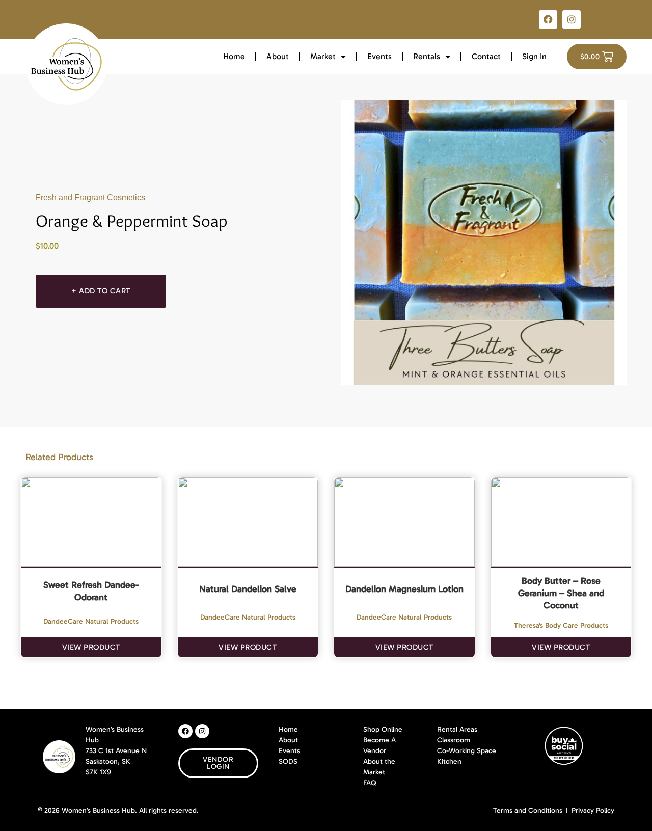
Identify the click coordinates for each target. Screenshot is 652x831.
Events (379, 56)
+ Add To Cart (100, 291)
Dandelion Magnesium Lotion (404, 589)
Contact (486, 56)
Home (234, 56)
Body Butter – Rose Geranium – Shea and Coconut (561, 593)
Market (323, 56)
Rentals (426, 56)
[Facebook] (548, 19)
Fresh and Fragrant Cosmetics (90, 197)
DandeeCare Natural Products (91, 621)
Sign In (534, 56)
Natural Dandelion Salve (247, 589)
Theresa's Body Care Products (561, 625)
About (277, 56)
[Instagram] (571, 19)
